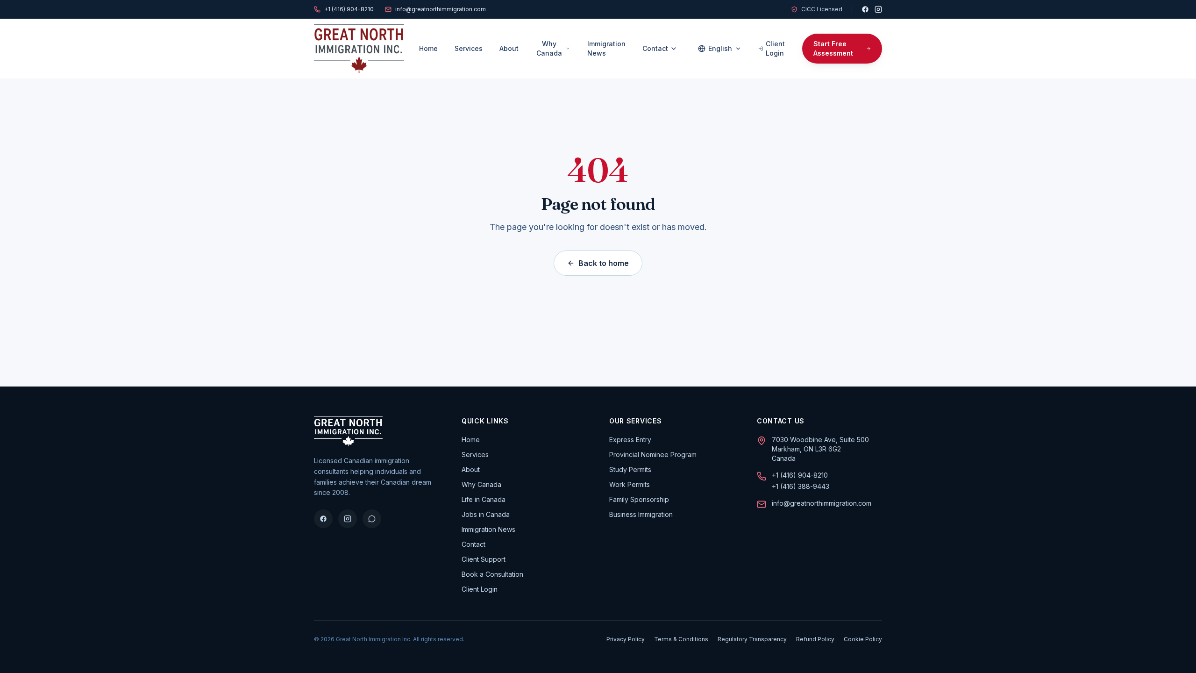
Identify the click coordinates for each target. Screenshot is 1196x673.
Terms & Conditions (681, 639)
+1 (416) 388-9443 (800, 486)
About (509, 48)
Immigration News (606, 48)
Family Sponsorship (639, 499)
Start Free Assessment (833, 48)
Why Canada (549, 48)
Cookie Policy (863, 639)
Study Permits (630, 469)
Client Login (775, 48)
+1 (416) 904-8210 (349, 9)
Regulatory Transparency (752, 639)
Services (469, 48)
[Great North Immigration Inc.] (359, 48)
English (720, 48)
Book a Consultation (492, 574)
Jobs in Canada (486, 514)
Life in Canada (483, 499)
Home (428, 48)
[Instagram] (878, 9)
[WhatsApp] (372, 518)
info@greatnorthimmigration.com (440, 9)
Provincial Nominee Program (653, 454)
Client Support (483, 559)
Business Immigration (641, 514)
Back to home (603, 263)
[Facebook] (865, 9)
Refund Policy (815, 639)
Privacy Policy (625, 639)
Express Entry (630, 440)
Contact (655, 48)
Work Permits (629, 484)
